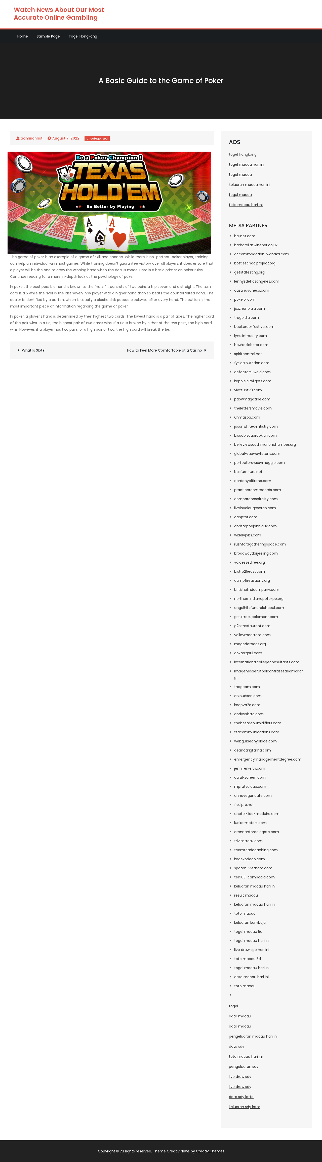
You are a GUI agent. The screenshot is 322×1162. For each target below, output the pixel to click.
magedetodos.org (250, 643)
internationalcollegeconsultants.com (266, 662)
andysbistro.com (249, 713)
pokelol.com (245, 299)
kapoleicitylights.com (252, 381)
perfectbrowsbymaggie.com (259, 462)
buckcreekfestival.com (254, 326)
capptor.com (245, 517)
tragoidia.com (246, 317)
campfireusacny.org (252, 580)
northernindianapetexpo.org (259, 598)
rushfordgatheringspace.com (260, 544)
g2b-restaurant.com (252, 625)
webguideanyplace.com (255, 741)
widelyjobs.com (247, 535)
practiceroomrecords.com (257, 489)
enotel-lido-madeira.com (256, 813)
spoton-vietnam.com (253, 868)
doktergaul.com (248, 653)
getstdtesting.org (249, 272)
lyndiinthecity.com (250, 335)
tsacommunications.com (256, 732)
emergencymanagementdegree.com (267, 759)
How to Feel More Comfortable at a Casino (164, 350)
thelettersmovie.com (253, 408)
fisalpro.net (244, 804)
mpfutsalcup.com (250, 786)
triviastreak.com (248, 840)
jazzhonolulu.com (249, 308)
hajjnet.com (244, 235)
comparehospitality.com (256, 498)
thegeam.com (247, 686)
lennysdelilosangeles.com (256, 281)
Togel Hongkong (83, 36)
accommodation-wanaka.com (261, 254)
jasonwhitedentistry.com (256, 426)
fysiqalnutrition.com (251, 362)
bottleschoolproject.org (254, 263)
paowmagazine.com (252, 399)
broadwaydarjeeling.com (256, 553)
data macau (240, 1016)
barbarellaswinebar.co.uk (255, 245)
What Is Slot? (33, 350)
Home (22, 36)
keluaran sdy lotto (244, 1106)
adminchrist (32, 138)
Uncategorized (97, 138)
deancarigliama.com (252, 750)
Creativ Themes (210, 1151)
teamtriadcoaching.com (256, 849)
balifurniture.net (248, 471)
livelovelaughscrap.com (255, 507)
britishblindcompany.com (256, 589)
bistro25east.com (249, 571)
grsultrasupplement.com (256, 616)
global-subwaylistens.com (257, 453)
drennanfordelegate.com (256, 831)
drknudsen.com (248, 695)
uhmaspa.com (247, 417)
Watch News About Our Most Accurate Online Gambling (59, 14)
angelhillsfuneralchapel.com (259, 607)
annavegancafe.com (253, 795)
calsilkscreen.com (250, 777)
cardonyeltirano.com (252, 480)
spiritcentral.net (248, 353)
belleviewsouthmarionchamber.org (265, 444)
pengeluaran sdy (243, 1066)
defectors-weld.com (252, 371)
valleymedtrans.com (252, 634)
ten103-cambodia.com (254, 877)
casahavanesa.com (251, 290)
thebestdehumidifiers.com (257, 723)
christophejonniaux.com (255, 526)
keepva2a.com (247, 704)
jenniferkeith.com (249, 768)
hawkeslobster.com (251, 344)
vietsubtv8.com (248, 390)
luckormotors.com (250, 822)
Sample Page (48, 36)
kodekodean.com (249, 859)
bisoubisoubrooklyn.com (255, 435)
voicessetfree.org (249, 562)
